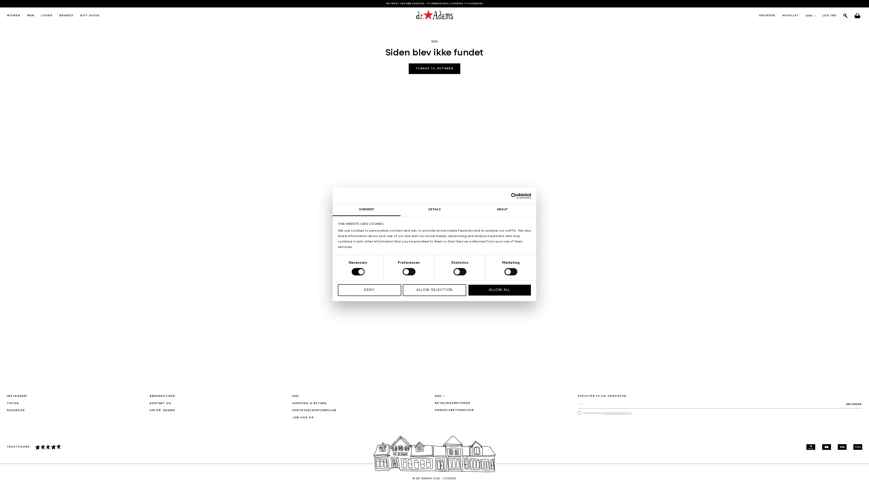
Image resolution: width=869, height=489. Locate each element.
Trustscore (18, 447)
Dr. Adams (424, 478)
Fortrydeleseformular (314, 410)
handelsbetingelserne (617, 413)
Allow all (499, 290)
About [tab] (502, 209)
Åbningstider (162, 396)
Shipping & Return (309, 403)
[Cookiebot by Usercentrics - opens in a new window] (511, 196)
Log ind (830, 16)
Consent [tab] (366, 209)
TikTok (13, 403)
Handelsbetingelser (454, 410)
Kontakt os (160, 403)
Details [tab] (434, 209)
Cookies (449, 478)
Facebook (16, 410)
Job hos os (303, 417)
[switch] (409, 272)
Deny (369, 290)
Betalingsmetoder (452, 403)
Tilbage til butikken (434, 68)
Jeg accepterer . (607, 413)
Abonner (854, 404)
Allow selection (434, 290)
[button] (13, 15)
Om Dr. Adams (162, 410)
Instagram (17, 396)
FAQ (295, 396)
